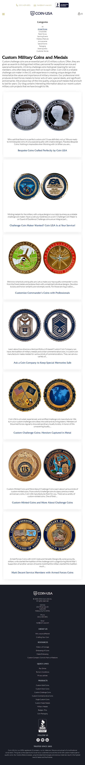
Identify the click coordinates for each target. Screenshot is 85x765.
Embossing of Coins (42, 650)
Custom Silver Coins (42, 689)
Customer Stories (42, 51)
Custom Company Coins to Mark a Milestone (42, 657)
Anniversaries (42, 41)
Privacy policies (42, 675)
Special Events (42, 44)
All (42, 27)
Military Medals (42, 706)
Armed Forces (42, 29)
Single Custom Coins (42, 699)
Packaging (42, 46)
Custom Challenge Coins (42, 692)
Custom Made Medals (42, 703)
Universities (42, 31)
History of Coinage (42, 647)
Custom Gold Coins (42, 685)
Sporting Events (42, 36)
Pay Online (42, 668)
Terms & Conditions (42, 672)
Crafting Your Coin (42, 637)
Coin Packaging (42, 714)
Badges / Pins (42, 710)
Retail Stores (42, 34)
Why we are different (42, 634)
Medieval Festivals (43, 39)
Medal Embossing (42, 654)
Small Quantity (42, 48)
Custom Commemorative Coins (42, 696)
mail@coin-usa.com (44, 5)
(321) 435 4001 (24, 5)
